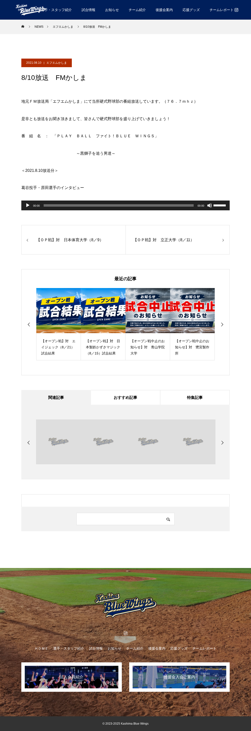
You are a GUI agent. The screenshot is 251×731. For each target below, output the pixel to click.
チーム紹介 (137, 10)
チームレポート (222, 10)
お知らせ (112, 10)
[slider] (220, 205)
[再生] (27, 205)
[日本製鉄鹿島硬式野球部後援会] (30, 9)
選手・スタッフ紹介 (56, 10)
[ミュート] (209, 205)
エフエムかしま (56, 62)
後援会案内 (164, 10)
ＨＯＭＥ (41, 648)
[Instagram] (236, 9)
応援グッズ (191, 10)
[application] (125, 205)
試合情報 (88, 10)
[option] (58, 324)
